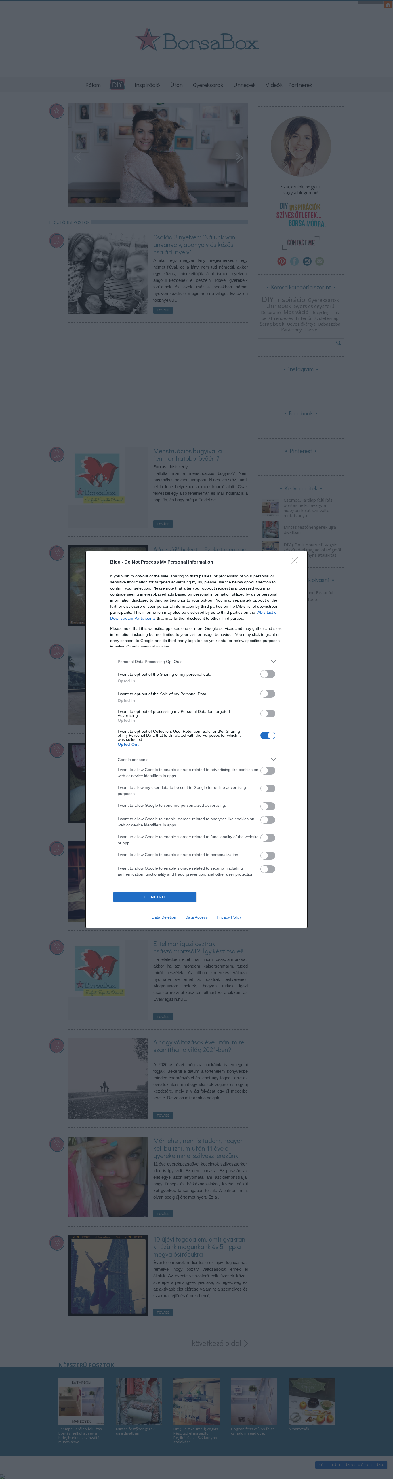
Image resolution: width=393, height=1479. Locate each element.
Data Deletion (164, 917)
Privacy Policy (229, 917)
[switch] (267, 674)
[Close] (296, 562)
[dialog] (196, 739)
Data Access (196, 917)
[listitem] (196, 661)
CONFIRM (155, 897)
